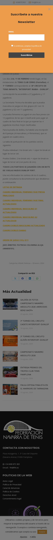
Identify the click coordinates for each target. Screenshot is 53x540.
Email (11, 31)
